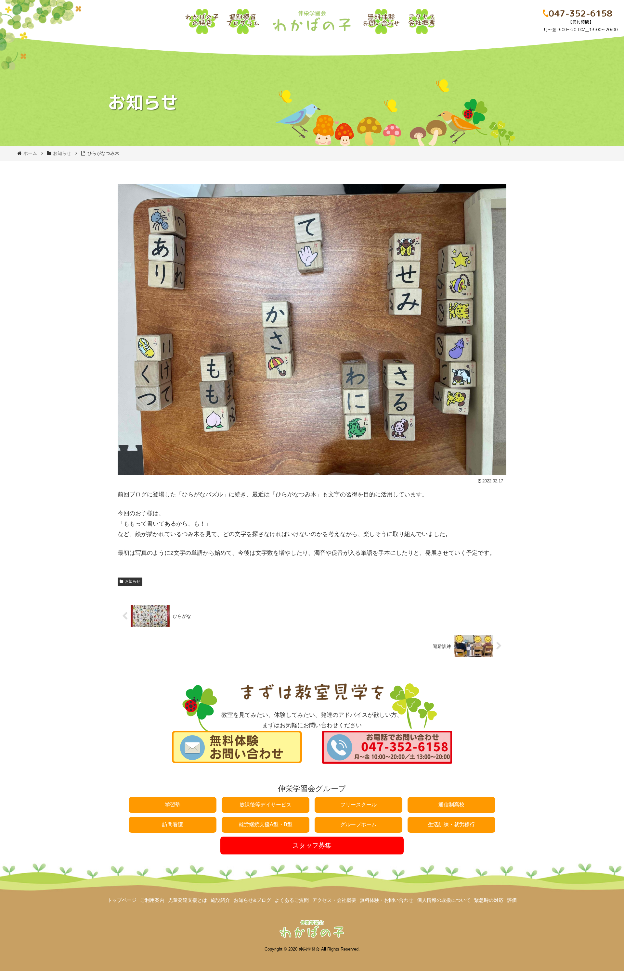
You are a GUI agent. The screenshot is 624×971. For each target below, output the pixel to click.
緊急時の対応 (488, 900)
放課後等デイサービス (266, 804)
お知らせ (132, 581)
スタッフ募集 (312, 845)
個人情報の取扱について (444, 900)
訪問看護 (172, 824)
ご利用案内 (152, 900)
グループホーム (358, 824)
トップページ (121, 900)
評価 (512, 900)
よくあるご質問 (292, 900)
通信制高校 (451, 804)
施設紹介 (220, 900)
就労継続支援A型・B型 (265, 824)
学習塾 (172, 804)
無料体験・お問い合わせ (386, 900)
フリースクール (358, 804)
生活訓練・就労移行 (451, 824)
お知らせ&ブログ (252, 900)
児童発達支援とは (187, 900)
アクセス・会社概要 (334, 900)
